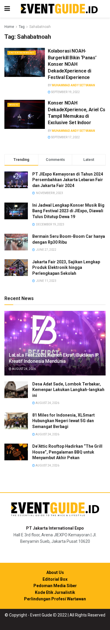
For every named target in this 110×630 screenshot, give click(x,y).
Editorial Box (55, 579)
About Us (55, 572)
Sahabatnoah (40, 27)
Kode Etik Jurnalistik (55, 592)
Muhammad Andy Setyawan (73, 85)
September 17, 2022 (65, 137)
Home (9, 27)
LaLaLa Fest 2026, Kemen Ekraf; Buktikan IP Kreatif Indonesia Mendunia (54, 358)
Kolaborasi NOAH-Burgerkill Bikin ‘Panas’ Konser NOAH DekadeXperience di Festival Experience (72, 64)
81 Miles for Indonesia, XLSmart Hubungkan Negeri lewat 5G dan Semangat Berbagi (63, 421)
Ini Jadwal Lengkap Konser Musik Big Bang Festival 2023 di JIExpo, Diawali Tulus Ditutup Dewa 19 (68, 211)
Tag (22, 27)
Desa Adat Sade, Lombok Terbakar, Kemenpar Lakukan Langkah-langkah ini (68, 390)
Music (13, 104)
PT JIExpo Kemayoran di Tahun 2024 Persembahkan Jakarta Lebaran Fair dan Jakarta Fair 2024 (67, 180)
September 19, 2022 (65, 92)
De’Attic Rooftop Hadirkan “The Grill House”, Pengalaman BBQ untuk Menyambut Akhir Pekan (67, 452)
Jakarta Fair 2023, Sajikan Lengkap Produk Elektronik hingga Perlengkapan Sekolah (66, 268)
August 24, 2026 (23, 368)
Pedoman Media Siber (55, 585)
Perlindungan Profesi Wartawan (55, 599)
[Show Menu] (7, 9)
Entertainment (21, 52)
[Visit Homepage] (59, 9)
